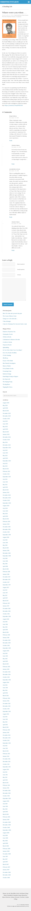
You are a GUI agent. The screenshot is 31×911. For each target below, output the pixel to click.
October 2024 (6, 439)
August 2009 (6, 832)
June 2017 (5, 592)
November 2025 (7, 416)
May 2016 (5, 627)
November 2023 (7, 445)
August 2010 (6, 801)
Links (27, 897)
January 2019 (6, 550)
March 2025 (6, 432)
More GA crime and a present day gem (12, 313)
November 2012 (6, 738)
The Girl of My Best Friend (8, 16)
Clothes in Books (7, 337)
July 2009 (5, 835)
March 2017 (6, 600)
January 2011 (6, 788)
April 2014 (5, 693)
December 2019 (6, 526)
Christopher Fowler (8, 334)
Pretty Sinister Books (8, 368)
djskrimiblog (6, 347)
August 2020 (6, 505)
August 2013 (6, 714)
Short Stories (6, 897)
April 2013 (5, 724)
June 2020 (5, 511)
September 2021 (7, 476)
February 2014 (6, 698)
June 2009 (5, 838)
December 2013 (6, 703)
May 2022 (5, 466)
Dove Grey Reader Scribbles (10, 352)
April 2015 (5, 661)
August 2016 (6, 619)
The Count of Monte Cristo (9, 316)
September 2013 (7, 711)
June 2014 (5, 687)
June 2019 (5, 542)
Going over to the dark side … (10, 318)
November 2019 (6, 529)
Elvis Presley (25, 15)
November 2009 (7, 825)
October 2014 (6, 677)
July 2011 (5, 772)
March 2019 (6, 548)
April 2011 (5, 780)
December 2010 (6, 790)
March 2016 (6, 632)
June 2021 (5, 482)
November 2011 (6, 761)
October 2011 (6, 764)
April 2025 (5, 429)
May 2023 (5, 455)
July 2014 (5, 685)
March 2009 (6, 846)
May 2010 (5, 809)
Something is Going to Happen (10, 376)
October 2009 (6, 827)
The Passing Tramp (7, 381)
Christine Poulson (16, 145)
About (13, 897)
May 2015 (5, 658)
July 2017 (5, 590)
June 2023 (5, 453)
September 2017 (7, 584)
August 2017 (6, 587)
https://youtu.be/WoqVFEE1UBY (14, 105)
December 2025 (7, 413)
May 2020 (5, 513)
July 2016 (5, 621)
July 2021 (5, 479)
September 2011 (7, 766)
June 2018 (5, 561)
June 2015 (5, 656)
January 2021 (6, 492)
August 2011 (6, 769)
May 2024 (5, 442)
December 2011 (6, 759)
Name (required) (20, 264)
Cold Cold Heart (18, 15)
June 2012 (5, 748)
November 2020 (7, 497)
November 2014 (6, 674)
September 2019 (7, 534)
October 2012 (6, 740)
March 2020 (6, 519)
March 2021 (6, 490)
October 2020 (6, 500)
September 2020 (7, 503)
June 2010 (5, 806)
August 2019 (6, 537)
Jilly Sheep (5, 358)
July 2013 (5, 716)
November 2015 (7, 642)
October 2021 (6, 474)
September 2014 (7, 679)
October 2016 (6, 614)
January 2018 (6, 574)
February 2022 (6, 471)
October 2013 (6, 708)
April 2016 (5, 629)
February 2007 (6, 867)
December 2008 (7, 854)
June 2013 (5, 719)
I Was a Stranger (7, 321)
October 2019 (6, 532)
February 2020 (6, 521)
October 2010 (6, 796)
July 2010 (5, 803)
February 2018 (6, 571)
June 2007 (5, 856)
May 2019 (5, 545)
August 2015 (6, 650)
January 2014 (6, 701)
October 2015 (6, 645)
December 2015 (6, 640)
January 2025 (6, 434)
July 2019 (5, 540)
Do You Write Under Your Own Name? (12, 350)
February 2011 (6, 785)
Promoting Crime (7, 371)
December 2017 (6, 577)
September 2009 (7, 830)
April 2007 (5, 861)
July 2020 (5, 508)
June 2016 (5, 624)
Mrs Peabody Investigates (9, 363)
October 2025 (6, 418)
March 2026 (6, 410)
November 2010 (7, 793)
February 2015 (6, 666)
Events (17, 897)
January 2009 (6, 851)
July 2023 (5, 450)
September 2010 (7, 798)
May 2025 (5, 426)
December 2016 (6, 608)
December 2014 (6, 672)
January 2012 (6, 756)
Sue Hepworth (6, 379)
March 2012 (6, 751)
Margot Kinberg (13, 116)
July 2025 (5, 421)
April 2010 (5, 811)
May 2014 (5, 690)
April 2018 (5, 566)
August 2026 (6, 402)
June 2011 (5, 774)
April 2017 (5, 598)
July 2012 (5, 745)
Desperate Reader (7, 344)
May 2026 (5, 405)
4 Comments (18, 16)
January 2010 (6, 819)
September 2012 (7, 743)
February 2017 (6, 603)
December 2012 (6, 735)
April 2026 (5, 408)
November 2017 (6, 579)
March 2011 (5, 782)
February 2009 (6, 848)
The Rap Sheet (6, 384)
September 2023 (7, 447)
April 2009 (5, 843)
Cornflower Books (7, 342)
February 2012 (6, 753)
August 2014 (6, 682)
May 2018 (5, 563)
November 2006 (7, 875)
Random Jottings (7, 374)
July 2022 (5, 463)
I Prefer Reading (7, 355)
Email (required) (20, 269)
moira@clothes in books (14, 169)
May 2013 (5, 722)
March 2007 (6, 864)
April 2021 (5, 487)
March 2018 (6, 569)
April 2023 (5, 458)
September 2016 (7, 616)
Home (4, 893)
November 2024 (7, 437)
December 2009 (7, 822)
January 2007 (6, 869)
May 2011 (5, 777)
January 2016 (6, 637)
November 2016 (6, 611)
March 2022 (6, 468)
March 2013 (5, 727)
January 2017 (6, 606)
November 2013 (6, 706)
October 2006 (6, 877)
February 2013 (6, 730)
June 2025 (5, 424)
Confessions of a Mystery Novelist (11, 339)
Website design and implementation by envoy (18, 906)
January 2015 (6, 669)
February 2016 (6, 635)
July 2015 (5, 653)
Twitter (22, 897)
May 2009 (5, 840)
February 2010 (6, 817)
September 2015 (7, 648)
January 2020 (6, 524)
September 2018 (7, 555)
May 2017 (5, 595)
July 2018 (5, 558)
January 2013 (6, 732)
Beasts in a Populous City (9, 331)
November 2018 (6, 553)
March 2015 (6, 664)
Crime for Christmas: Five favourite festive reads (15, 324)
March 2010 (6, 814)
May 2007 (5, 859)
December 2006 (7, 872)
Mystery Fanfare (7, 366)
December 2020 (7, 495)
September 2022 (7, 460)
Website (19, 274)
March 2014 (6, 695)
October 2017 (6, 582)
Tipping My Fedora (7, 387)
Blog (15, 899)
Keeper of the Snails (8, 360)
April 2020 (5, 516)
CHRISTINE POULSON (9, 2)
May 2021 (5, 484)
